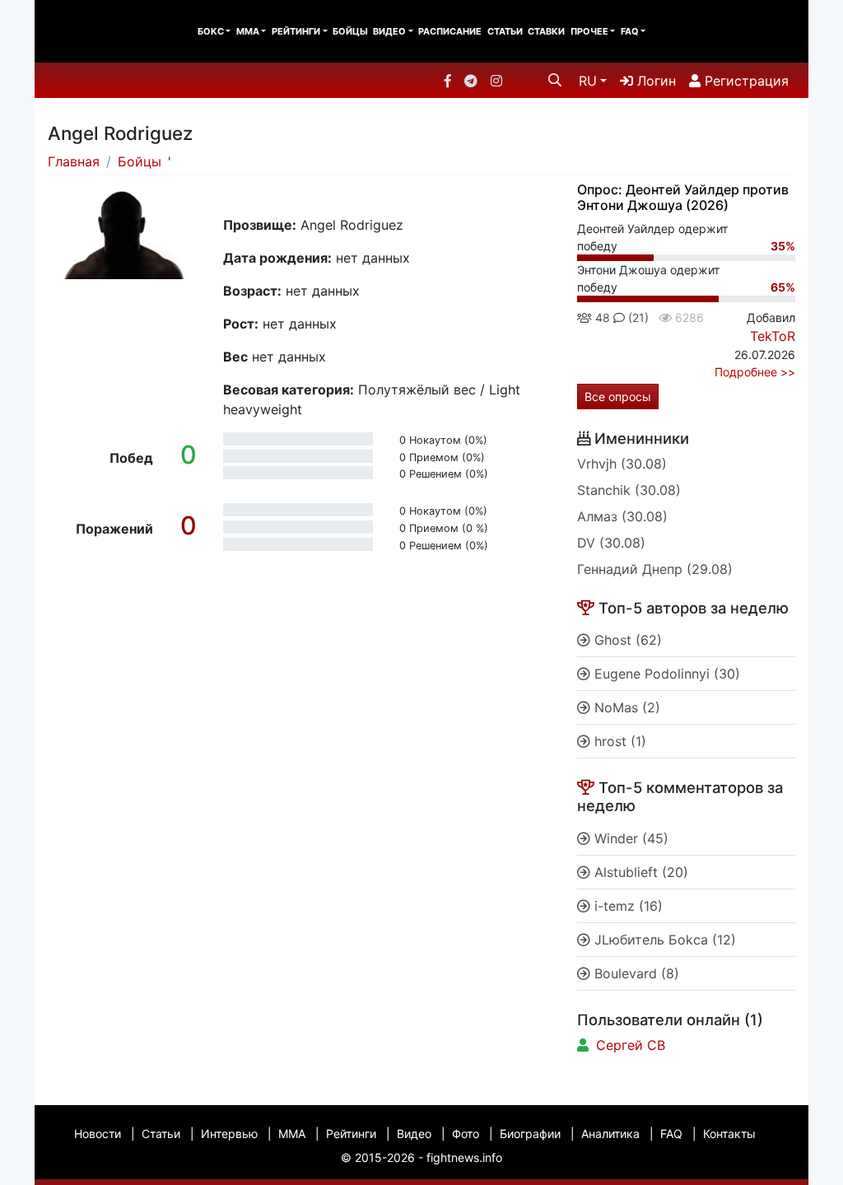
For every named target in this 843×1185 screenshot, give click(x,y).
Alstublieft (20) (639, 872)
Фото (465, 1134)
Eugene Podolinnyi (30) (665, 673)
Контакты (729, 1134)
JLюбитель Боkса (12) (663, 939)
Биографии (530, 1134)
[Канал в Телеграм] (471, 80)
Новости (97, 1134)
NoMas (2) (625, 707)
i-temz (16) (626, 906)
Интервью (229, 1134)
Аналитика (610, 1134)
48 (601, 317)
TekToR (772, 336)
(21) (637, 317)
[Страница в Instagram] (496, 80)
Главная (74, 161)
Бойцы (350, 31)
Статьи (505, 31)
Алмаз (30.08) (622, 516)
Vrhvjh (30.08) (622, 463)
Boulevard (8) (634, 973)
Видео (389, 31)
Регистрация (745, 80)
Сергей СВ (630, 1045)
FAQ (630, 31)
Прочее (589, 31)
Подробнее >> (755, 372)
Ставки (546, 31)
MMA (247, 31)
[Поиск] (555, 80)
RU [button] (588, 80)
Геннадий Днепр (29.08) (655, 569)
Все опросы (618, 397)
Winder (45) (629, 838)
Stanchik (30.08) (629, 490)
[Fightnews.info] (102, 31)
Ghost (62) (626, 640)
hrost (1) (618, 741)
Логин (654, 80)
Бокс (211, 31)
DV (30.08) (611, 542)
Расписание (450, 31)
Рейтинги (296, 31)
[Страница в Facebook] (447, 80)
